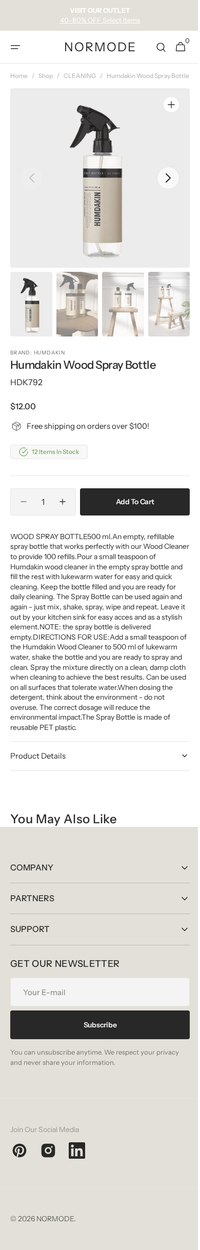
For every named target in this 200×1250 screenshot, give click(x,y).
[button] (15, 47)
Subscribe (95, 1034)
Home (19, 76)
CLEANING (80, 76)
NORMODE (55, 1228)
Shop (45, 76)
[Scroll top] (180, 1237)
